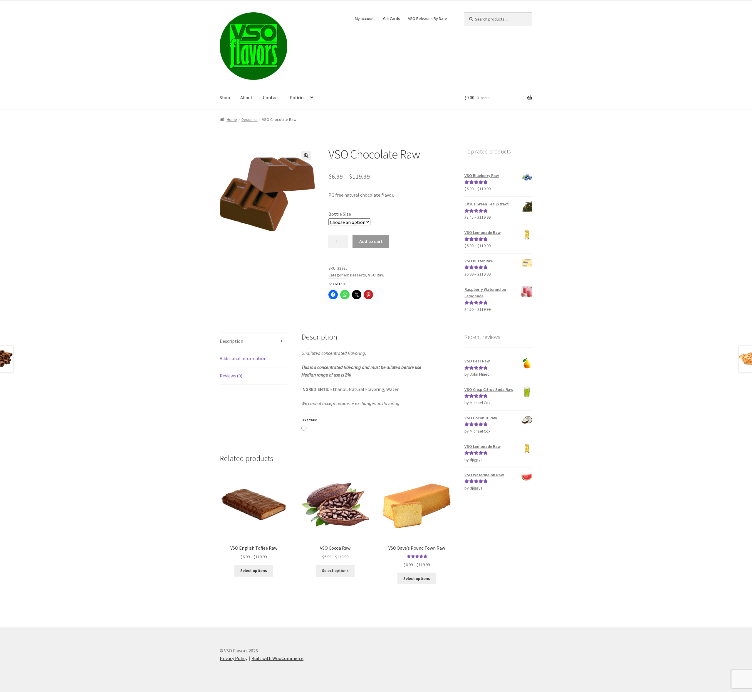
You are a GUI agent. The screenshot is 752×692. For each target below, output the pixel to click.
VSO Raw (376, 275)
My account (365, 18)
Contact (271, 97)
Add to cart (371, 241)
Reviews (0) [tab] (231, 376)
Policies (298, 97)
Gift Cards (391, 18)
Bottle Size (339, 214)
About (246, 97)
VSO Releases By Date (427, 18)
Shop (225, 97)
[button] (306, 155)
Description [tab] (231, 341)
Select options (253, 570)
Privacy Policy (233, 658)
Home (232, 119)
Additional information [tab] (243, 358)
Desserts (249, 119)
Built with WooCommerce (277, 658)
